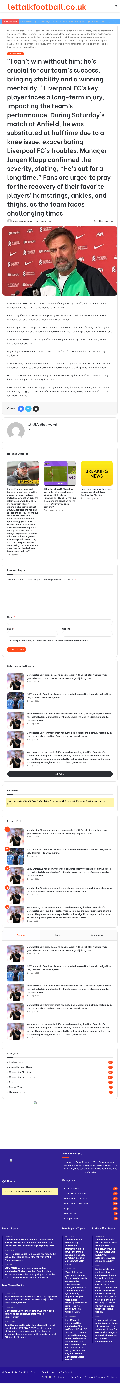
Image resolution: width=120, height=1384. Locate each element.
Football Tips (15, 1087)
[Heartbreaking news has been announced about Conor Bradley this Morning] (97, 473)
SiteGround (66, 1372)
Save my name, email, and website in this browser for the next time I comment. (49, 640)
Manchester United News (22, 1077)
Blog (11, 1082)
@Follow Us (8, 1181)
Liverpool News (24, 30)
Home (12, 30)
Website (66, 629)
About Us (62, 1377)
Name (11, 617)
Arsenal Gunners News (20, 1067)
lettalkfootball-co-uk (22, 221)
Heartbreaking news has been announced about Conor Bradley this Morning (96, 491)
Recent (58, 935)
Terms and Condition (95, 1377)
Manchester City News (20, 1072)
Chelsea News (16, 1062)
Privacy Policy (75, 1377)
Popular (21, 935)
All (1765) (60, 774)
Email (10, 629)
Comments (97, 935)
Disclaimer (112, 1377)
